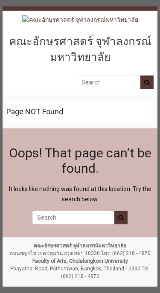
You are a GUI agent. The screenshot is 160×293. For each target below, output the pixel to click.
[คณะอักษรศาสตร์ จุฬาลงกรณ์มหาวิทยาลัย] (80, 19)
